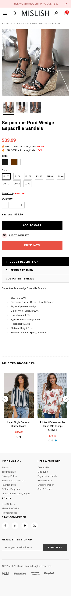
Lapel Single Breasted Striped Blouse (18, 424)
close (66, 4)
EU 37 (28, 176)
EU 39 (50, 176)
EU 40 (60, 176)
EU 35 (6, 176)
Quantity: (7, 198)
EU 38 (39, 176)
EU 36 (17, 176)
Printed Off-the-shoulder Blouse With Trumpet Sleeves (52, 426)
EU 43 (27, 184)
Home (5, 23)
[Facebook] (5, 525)
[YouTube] (34, 525)
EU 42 (17, 184)
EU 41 (6, 184)
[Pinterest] (24, 525)
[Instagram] (15, 525)
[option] (35, 62)
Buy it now (32, 245)
